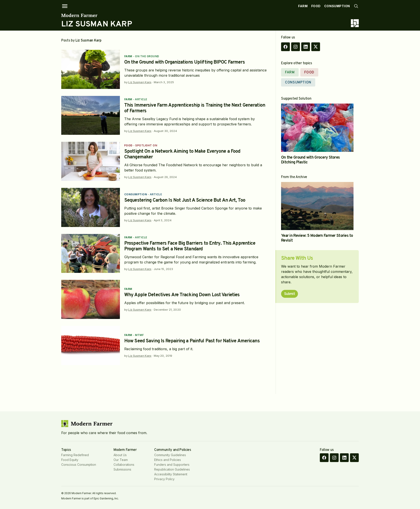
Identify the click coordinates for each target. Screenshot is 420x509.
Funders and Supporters (171, 464)
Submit (289, 294)
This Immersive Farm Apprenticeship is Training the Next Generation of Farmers (194, 108)
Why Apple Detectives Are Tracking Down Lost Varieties (182, 295)
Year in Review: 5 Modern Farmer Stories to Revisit (317, 238)
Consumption (337, 6)
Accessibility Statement (170, 474)
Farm (303, 6)
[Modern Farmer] (96, 15)
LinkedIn (305, 46)
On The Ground (147, 56)
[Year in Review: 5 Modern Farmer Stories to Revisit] (317, 206)
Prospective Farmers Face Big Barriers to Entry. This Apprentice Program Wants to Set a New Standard (190, 246)
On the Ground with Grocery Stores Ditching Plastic (310, 160)
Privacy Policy (164, 479)
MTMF (139, 335)
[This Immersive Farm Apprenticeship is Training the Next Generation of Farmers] (90, 115)
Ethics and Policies (167, 460)
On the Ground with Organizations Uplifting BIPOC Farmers (184, 62)
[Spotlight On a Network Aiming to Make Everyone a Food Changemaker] (90, 161)
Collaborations (124, 464)
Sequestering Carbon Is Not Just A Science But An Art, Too (184, 200)
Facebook (285, 46)
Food (316, 6)
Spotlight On (146, 145)
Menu (64, 6)
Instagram (295, 46)
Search (356, 6)
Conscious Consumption (78, 464)
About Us (120, 455)
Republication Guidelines (172, 469)
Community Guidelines (170, 455)
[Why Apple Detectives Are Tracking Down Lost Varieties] (90, 299)
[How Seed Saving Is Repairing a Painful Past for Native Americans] (90, 345)
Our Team (121, 460)
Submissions (122, 469)
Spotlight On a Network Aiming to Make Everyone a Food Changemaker (182, 154)
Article (141, 99)
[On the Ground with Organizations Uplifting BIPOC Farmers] (90, 69)
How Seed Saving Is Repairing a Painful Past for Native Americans (192, 341)
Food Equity (69, 460)
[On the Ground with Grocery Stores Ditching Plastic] (317, 128)
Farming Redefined (75, 455)
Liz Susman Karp (139, 82)
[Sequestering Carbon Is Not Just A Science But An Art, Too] (90, 207)
